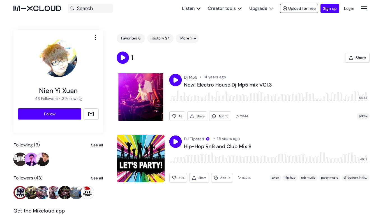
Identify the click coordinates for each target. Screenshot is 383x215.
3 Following (72, 98)
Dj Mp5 (190, 77)
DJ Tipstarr (194, 138)
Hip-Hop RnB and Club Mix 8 (218, 146)
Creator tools (222, 8)
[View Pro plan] (207, 139)
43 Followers (46, 98)
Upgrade (258, 8)
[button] (123, 58)
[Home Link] (37, 8)
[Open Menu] (364, 8)
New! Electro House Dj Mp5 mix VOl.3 (228, 85)
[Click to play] (175, 80)
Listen (188, 8)
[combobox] (95, 37)
